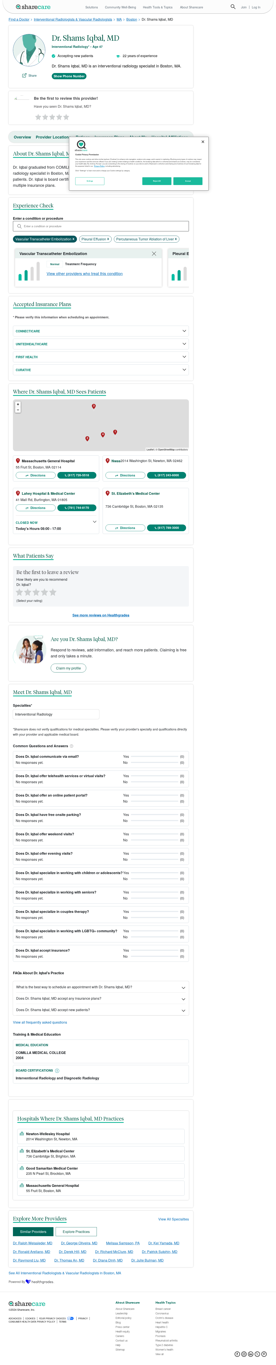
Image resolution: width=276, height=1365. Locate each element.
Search (233, 7)
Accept (188, 181)
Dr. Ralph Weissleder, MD (32, 1242)
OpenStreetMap (166, 449)
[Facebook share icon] (237, 1355)
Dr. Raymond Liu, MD (29, 1260)
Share (32, 75)
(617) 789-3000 (168, 527)
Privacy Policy (99, 166)
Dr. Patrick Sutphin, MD (159, 1251)
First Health (27, 357)
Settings (90, 181)
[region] (139, 164)
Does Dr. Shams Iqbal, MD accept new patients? (53, 1009)
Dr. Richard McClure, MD (114, 1251)
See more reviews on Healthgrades (100, 615)
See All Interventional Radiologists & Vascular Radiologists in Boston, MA (65, 1272)
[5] (66, 116)
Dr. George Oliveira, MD (79, 1242)
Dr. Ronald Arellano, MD (31, 1251)
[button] (70, 745)
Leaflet (150, 449)
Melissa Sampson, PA (123, 1242)
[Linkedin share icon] (250, 1355)
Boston (131, 19)
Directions (37, 475)
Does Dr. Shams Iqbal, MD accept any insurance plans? (58, 998)
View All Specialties (173, 1219)
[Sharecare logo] (56, 1304)
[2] (45, 116)
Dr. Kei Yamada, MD (163, 1242)
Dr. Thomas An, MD (69, 1260)
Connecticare (28, 331)
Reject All (157, 181)
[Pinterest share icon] (264, 1355)
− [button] (18, 410)
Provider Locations (53, 137)
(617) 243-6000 (168, 475)
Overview (22, 137)
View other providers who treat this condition (85, 273)
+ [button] (18, 404)
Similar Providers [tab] (33, 1231)
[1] (37, 116)
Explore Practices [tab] (76, 1231)
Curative (23, 370)
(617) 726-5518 (78, 475)
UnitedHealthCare (31, 344)
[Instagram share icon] (244, 1355)
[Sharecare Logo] (34, 6)
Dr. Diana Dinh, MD (108, 1260)
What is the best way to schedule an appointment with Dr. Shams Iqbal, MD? (74, 986)
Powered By (17, 1281)
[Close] (203, 141)
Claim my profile (68, 668)
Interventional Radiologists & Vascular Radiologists (73, 19)
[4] (59, 116)
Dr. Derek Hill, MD (72, 1251)
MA (119, 19)
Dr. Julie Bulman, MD (147, 1260)
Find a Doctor (19, 19)
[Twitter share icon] (257, 1355)
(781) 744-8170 (78, 507)
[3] (52, 116)
